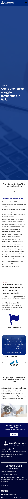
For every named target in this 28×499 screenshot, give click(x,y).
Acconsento (6, 293)
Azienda (5, 207)
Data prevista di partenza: (10, 257)
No (4, 277)
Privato (5, 204)
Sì (3, 275)
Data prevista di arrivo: (9, 249)
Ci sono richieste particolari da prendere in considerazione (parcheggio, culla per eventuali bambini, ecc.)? (14, 282)
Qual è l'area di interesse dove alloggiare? (11, 234)
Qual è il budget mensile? (10, 264)
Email (4, 226)
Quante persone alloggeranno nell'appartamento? (11, 242)
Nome (3, 217)
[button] (2, 473)
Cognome (4, 222)
